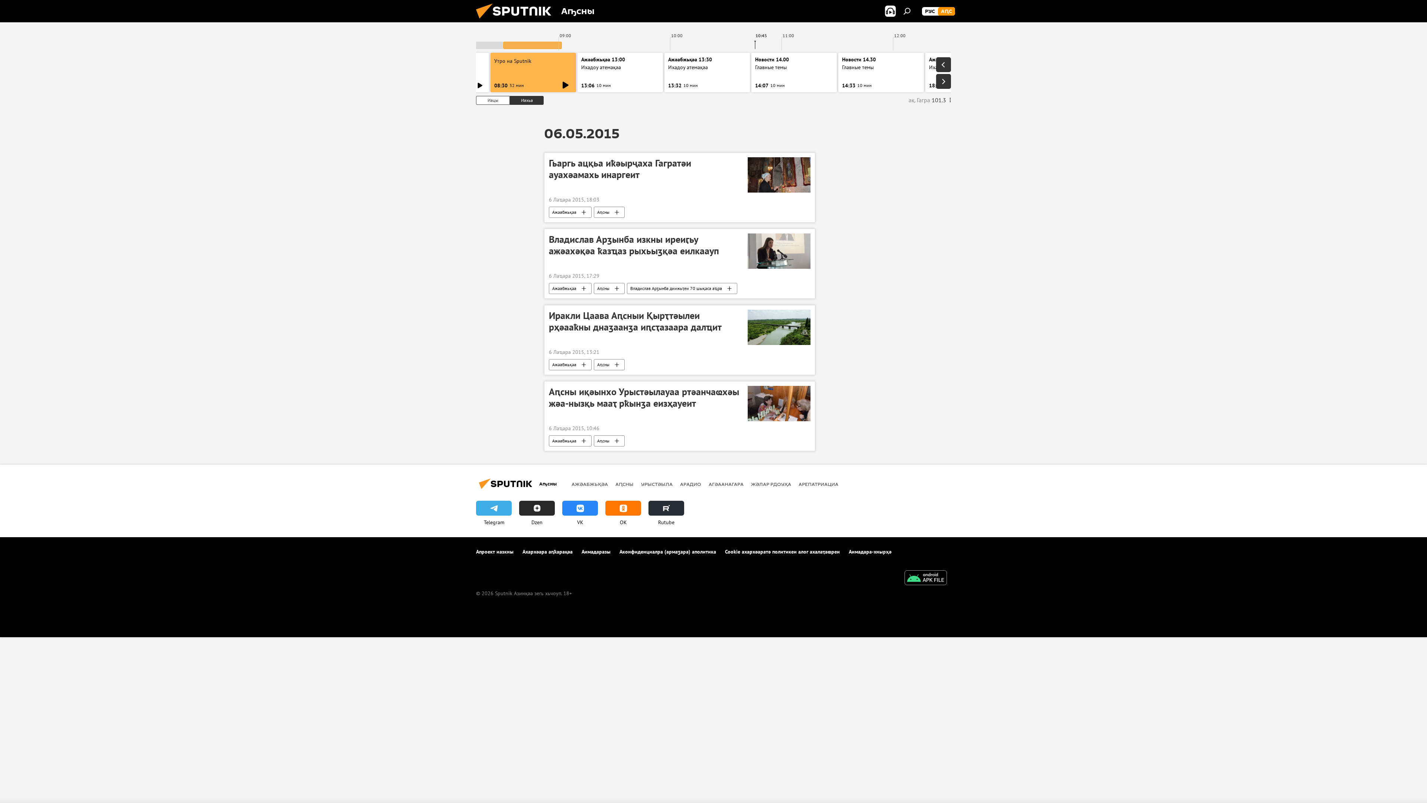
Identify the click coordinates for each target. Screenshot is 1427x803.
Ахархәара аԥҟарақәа (547, 551)
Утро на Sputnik (512, 61)
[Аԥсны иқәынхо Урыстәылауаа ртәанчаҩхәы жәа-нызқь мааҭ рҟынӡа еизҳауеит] (779, 403)
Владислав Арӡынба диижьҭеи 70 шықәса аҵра (676, 288)
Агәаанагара (726, 484)
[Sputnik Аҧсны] (516, 20)
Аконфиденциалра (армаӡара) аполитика (667, 551)
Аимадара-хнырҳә (870, 551)
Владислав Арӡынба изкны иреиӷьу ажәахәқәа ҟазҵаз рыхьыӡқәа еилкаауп (634, 245)
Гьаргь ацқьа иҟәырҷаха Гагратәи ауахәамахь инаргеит (620, 169)
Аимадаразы (596, 551)
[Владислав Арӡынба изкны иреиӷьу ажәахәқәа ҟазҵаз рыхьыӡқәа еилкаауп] (779, 251)
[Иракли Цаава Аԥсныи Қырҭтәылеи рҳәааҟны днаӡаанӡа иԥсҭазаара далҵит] (779, 327)
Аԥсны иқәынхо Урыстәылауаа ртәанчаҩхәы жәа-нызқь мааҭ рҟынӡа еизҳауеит (644, 397)
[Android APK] (925, 578)
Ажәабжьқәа (564, 212)
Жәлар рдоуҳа (771, 484)
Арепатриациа (818, 484)
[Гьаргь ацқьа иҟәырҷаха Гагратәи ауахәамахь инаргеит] (779, 175)
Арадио (690, 484)
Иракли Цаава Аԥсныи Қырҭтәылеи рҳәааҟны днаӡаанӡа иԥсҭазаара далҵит (635, 321)
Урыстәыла (657, 484)
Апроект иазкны (495, 551)
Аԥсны (603, 212)
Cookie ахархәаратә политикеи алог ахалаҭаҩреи (782, 551)
